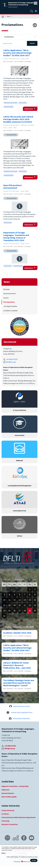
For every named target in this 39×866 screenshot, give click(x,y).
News (8, 16)
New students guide (9, 797)
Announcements (9, 293)
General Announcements (10, 103)
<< (4, 579)
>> (34, 579)
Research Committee (10, 824)
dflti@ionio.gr (11, 362)
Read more (29, 109)
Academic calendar (10, 311)
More (3, 853)
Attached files (12, 135)
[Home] (3, 16)
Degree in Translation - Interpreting (15, 786)
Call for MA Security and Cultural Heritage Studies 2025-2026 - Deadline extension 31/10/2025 (18, 119)
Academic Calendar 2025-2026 (17, 633)
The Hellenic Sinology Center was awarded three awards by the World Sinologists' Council (18, 683)
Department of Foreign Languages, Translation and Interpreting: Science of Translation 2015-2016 (16, 236)
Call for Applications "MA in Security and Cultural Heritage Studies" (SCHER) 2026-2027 (17, 53)
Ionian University (8, 810)
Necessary (18, 862)
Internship (5, 821)
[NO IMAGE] (19, 206)
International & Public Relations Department (19, 817)
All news (6, 289)
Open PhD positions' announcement (12, 186)
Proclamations (23, 103)
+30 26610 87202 (12, 359)
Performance (26, 862)
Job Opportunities (10, 306)
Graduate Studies (8, 107)
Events (6, 298)
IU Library (5, 814)
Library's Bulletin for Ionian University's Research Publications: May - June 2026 (17, 665)
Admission (5, 790)
